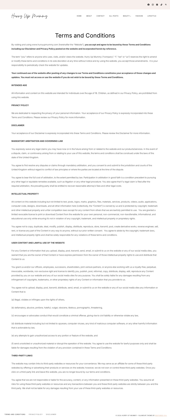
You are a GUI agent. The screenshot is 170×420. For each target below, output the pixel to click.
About (89, 16)
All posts (114, 16)
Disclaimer (51, 414)
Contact (101, 16)
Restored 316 (161, 415)
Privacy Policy (36, 414)
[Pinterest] (157, 4)
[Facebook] (148, 4)
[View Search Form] (165, 4)
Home (79, 16)
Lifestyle (152, 16)
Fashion (139, 16)
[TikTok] (161, 4)
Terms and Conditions (15, 414)
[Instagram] (153, 4)
